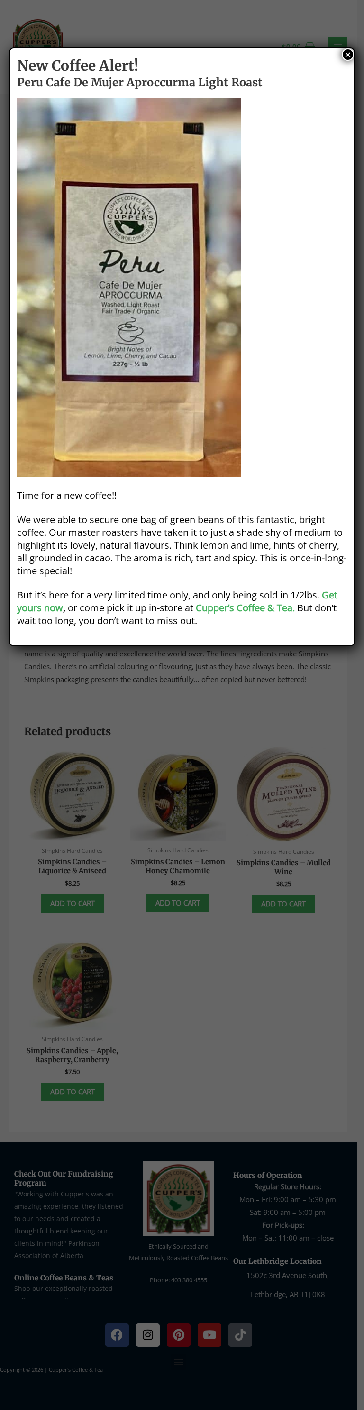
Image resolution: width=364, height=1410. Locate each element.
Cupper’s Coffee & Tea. (245, 607)
